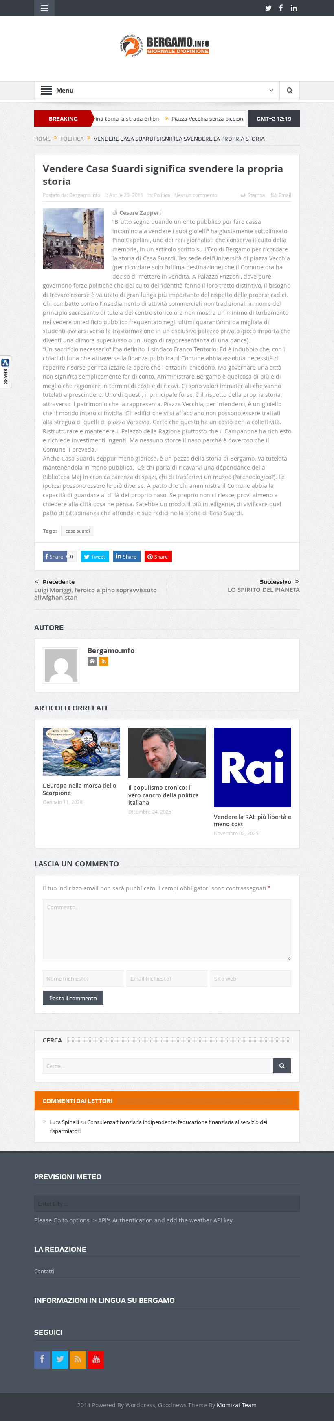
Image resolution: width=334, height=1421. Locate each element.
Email (285, 195)
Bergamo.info (84, 195)
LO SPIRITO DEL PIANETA (264, 589)
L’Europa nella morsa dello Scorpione (79, 789)
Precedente (59, 581)
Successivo (275, 581)
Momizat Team (237, 1405)
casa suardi (78, 531)
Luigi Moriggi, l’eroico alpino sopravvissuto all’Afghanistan (95, 594)
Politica (162, 195)
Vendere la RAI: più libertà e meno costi (252, 820)
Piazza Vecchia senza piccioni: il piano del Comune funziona (221, 118)
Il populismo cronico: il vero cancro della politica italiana (163, 795)
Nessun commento (195, 195)
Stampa (256, 195)
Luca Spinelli (64, 1122)
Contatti (44, 1271)
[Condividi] (6, 371)
